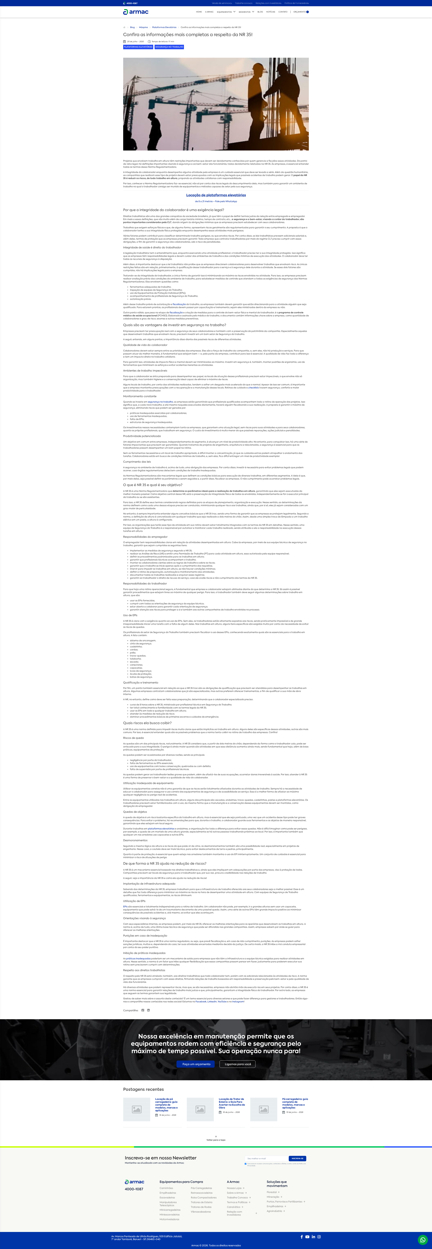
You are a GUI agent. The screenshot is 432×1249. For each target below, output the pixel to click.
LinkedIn (212, 1001)
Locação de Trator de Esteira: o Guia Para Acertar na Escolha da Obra (232, 1103)
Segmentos (244, 12)
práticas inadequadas (138, 958)
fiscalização (179, 304)
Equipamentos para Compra (181, 1182)
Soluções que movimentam (277, 1184)
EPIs (125, 906)
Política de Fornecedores (297, 3)
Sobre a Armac (235, 1192)
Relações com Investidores (269, 3)
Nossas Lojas (234, 1188)
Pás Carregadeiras (201, 1188)
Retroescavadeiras (201, 1192)
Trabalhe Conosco (237, 1197)
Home (199, 12)
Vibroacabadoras (201, 1211)
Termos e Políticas (237, 1202)
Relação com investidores (234, 1213)
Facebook (201, 1001)
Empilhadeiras (168, 1192)
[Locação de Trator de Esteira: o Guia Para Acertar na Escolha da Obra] (200, 1109)
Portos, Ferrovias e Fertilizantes (284, 1201)
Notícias (270, 12)
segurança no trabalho (160, 401)
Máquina (143, 27)
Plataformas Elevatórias (164, 27)
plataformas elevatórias (161, 828)
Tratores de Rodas (201, 1207)
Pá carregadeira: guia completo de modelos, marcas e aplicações (295, 1103)
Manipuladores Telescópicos (168, 1204)
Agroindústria (274, 1211)
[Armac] (135, 12)
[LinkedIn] (313, 1237)
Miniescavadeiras (170, 1214)
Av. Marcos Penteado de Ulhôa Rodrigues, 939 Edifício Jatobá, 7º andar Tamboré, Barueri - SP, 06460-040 (146, 1238)
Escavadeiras (167, 1197)
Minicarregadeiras (170, 1209)
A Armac (209, 12)
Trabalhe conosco (243, 3)
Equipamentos (224, 12)
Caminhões (166, 1188)
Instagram (238, 1001)
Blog (260, 12)
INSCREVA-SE (297, 1158)
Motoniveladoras (169, 1219)
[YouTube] (307, 1237)
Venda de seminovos (222, 3)
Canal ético (233, 1207)
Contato (282, 12)
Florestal (272, 1192)
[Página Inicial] (124, 27)
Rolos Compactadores (204, 1197)
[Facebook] (302, 1237)
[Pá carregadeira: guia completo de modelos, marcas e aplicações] (263, 1109)
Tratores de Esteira (201, 1202)
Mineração (273, 1196)
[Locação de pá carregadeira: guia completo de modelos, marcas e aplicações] (136, 1109)
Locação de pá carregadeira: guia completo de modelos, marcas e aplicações (166, 1104)
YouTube (222, 1001)
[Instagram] (319, 1237)
